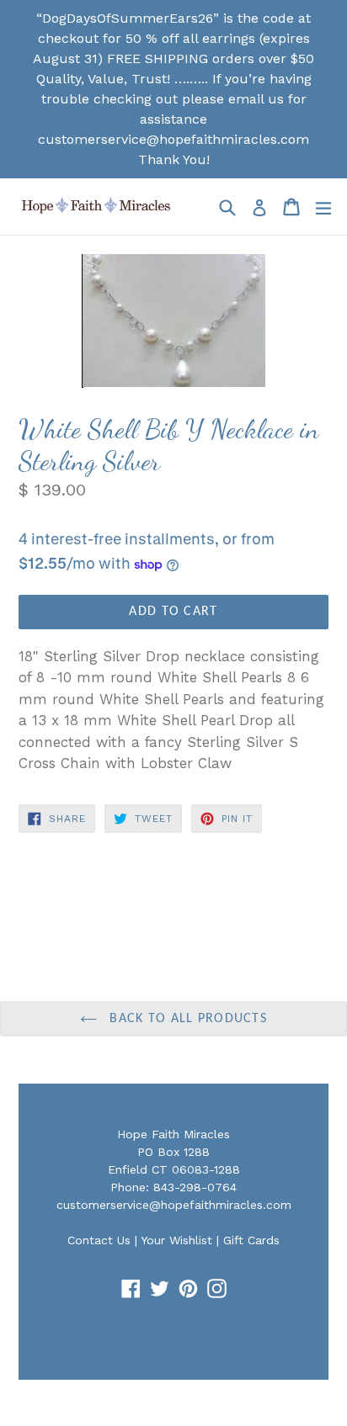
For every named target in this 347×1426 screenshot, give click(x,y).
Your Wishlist (176, 1240)
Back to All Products (186, 1019)
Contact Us (99, 1240)
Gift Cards (251, 1240)
